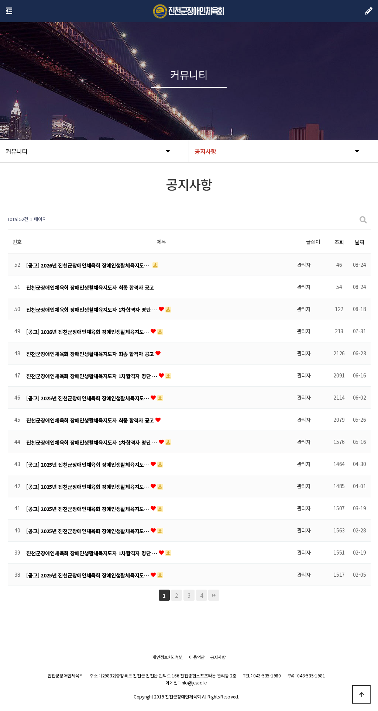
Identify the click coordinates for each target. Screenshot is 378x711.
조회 (339, 242)
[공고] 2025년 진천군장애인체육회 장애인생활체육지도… (88, 398)
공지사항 (218, 657)
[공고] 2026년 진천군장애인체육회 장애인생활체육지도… (88, 265)
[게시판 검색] (363, 219)
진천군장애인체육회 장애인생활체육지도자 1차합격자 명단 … (92, 309)
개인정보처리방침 (168, 657)
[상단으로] (361, 694)
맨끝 (213, 595)
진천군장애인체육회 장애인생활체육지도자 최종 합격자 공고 (90, 287)
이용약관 (197, 657)
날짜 (359, 242)
